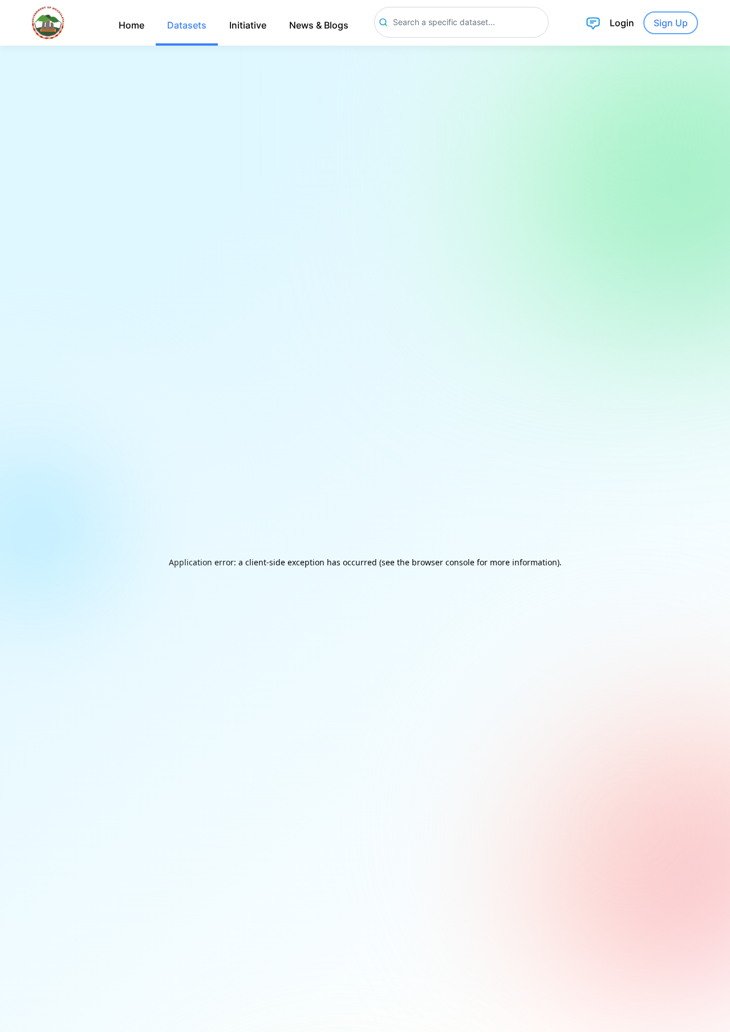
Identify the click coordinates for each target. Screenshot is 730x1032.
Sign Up (671, 23)
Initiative (247, 25)
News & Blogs (318, 25)
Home (131, 25)
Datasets (186, 25)
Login (622, 23)
